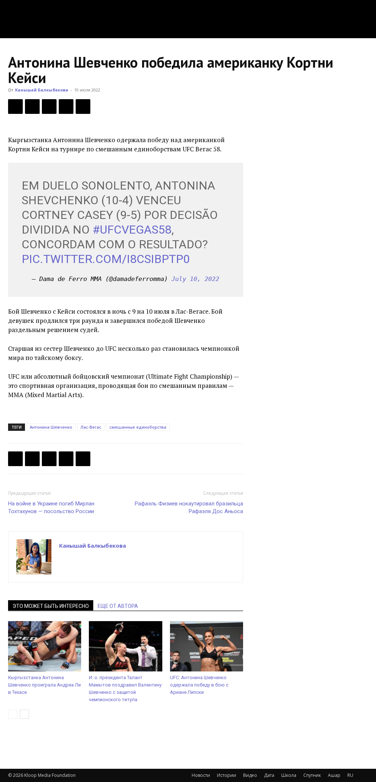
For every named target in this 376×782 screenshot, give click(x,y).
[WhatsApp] (83, 106)
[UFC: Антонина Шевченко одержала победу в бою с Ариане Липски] (206, 646)
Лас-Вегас (90, 427)
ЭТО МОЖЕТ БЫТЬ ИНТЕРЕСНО (50, 606)
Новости (201, 775)
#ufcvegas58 (132, 230)
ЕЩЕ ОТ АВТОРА (118, 606)
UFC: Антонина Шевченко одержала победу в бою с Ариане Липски (199, 685)
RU (350, 775)
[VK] (49, 106)
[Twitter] (32, 106)
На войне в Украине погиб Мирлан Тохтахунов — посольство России (51, 507)
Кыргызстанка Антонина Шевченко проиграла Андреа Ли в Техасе (44, 685)
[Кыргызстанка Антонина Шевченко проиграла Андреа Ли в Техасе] (44, 646)
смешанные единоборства (137, 427)
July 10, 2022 (195, 278)
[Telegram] (66, 106)
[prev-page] (12, 714)
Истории (226, 775)
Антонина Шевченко (51, 427)
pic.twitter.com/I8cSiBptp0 (106, 259)
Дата (269, 775)
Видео (250, 775)
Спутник (312, 775)
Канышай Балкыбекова (41, 90)
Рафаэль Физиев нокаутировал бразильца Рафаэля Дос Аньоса (189, 507)
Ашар (334, 775)
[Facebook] (15, 106)
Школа (288, 775)
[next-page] (24, 714)
